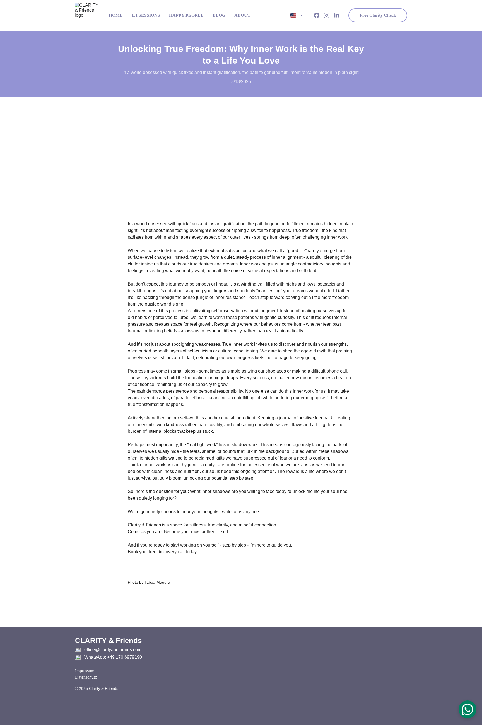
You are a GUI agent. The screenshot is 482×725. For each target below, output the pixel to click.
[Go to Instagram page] (329, 15)
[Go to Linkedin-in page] (336, 15)
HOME (116, 15)
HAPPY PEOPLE (186, 15)
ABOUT (242, 15)
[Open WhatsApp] (467, 709)
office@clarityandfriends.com (112, 649)
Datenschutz (86, 677)
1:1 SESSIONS (146, 15)
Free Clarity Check (378, 15)
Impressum (84, 670)
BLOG (219, 15)
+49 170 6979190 (124, 657)
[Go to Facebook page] (319, 15)
